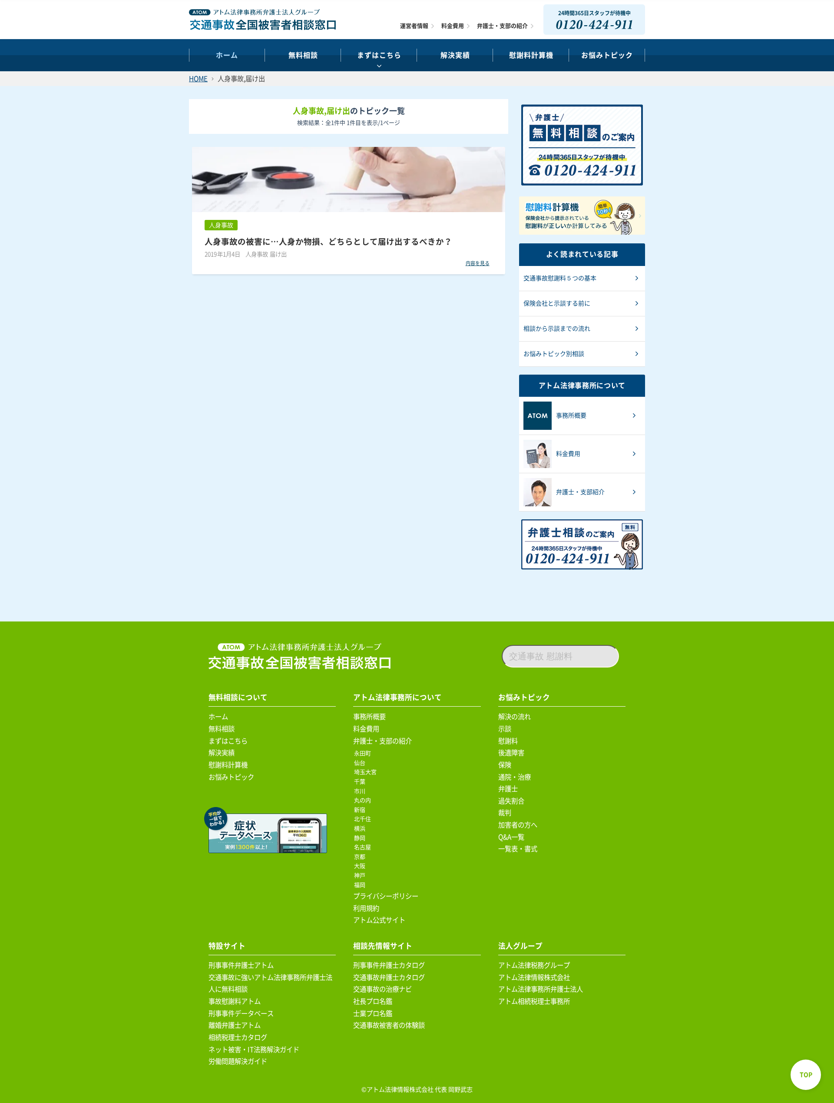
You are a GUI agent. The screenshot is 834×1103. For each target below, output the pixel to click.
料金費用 (452, 26)
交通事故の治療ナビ (382, 989)
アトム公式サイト (379, 920)
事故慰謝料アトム (234, 1001)
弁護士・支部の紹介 (502, 26)
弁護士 (508, 788)
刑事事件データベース (241, 1013)
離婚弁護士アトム (234, 1025)
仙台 (361, 763)
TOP (806, 1075)
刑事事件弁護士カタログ (389, 965)
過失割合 (511, 800)
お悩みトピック (607, 55)
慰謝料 (508, 741)
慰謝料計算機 (228, 764)
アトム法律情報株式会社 (534, 977)
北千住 (364, 819)
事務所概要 (369, 716)
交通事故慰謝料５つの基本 (559, 278)
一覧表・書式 (517, 848)
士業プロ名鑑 (372, 1013)
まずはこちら (379, 55)
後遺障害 (511, 752)
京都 (361, 857)
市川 (361, 791)
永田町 (364, 753)
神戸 (361, 875)
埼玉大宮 (367, 772)
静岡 (361, 838)
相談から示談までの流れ (556, 329)
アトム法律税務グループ (534, 965)
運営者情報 (414, 26)
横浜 (361, 828)
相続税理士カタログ (237, 1037)
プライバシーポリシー (385, 896)
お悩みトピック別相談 (553, 354)
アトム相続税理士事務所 (534, 1001)
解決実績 (455, 55)
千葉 (361, 781)
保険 (504, 764)
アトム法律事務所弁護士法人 (540, 989)
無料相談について (238, 697)
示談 (504, 728)
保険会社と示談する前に (556, 303)
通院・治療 (514, 777)
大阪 (361, 866)
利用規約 (366, 908)
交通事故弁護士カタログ (389, 977)
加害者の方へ (517, 824)
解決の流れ (514, 716)
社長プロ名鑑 (372, 1001)
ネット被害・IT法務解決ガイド (253, 1049)
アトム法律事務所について (397, 697)
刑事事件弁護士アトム (241, 965)
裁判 (504, 812)
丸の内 (364, 800)
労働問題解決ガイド (237, 1061)
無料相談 (303, 55)
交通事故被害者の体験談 (389, 1025)
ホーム (227, 55)
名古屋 (364, 847)
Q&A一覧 (511, 837)
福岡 (361, 885)
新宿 (361, 810)
